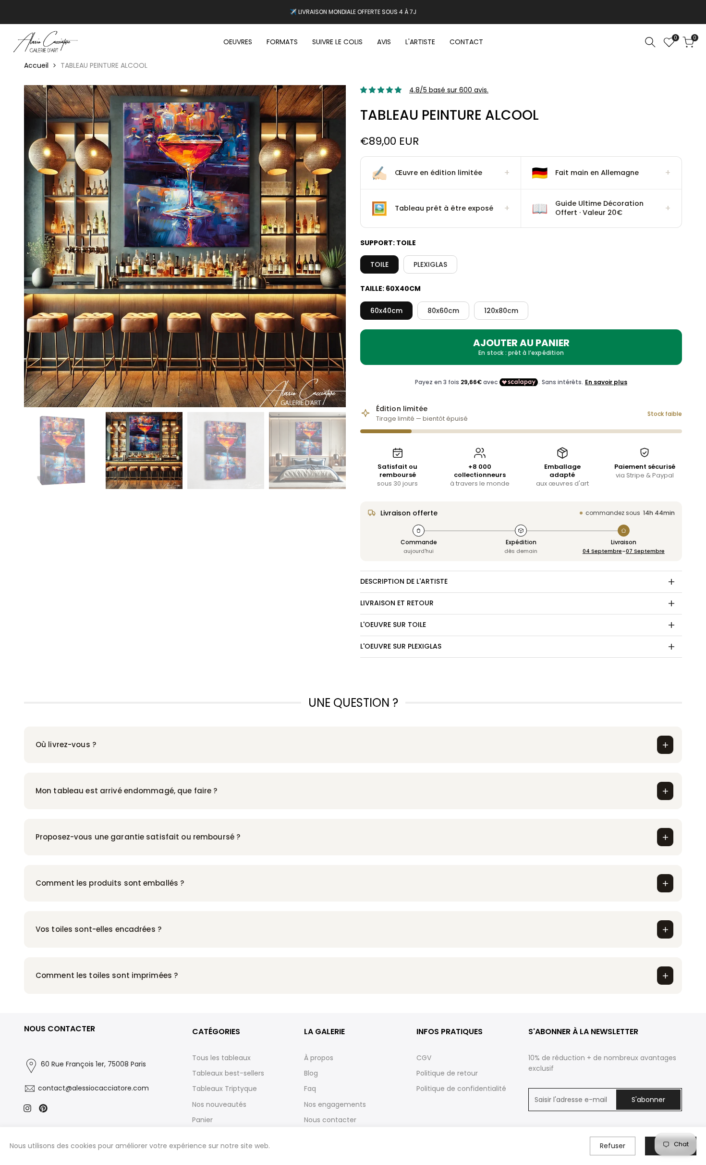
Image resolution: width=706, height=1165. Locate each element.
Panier (202, 1120)
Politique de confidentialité (461, 1088)
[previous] (43, 246)
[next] (326, 246)
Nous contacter (330, 1120)
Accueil (36, 65)
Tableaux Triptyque (224, 1088)
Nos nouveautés (219, 1104)
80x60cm (443, 310)
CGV (423, 1058)
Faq (310, 1088)
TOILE (379, 264)
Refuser (612, 1146)
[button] (441, 173)
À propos (318, 1058)
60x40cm (386, 310)
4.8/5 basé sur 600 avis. (448, 90)
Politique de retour (447, 1073)
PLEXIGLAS (430, 264)
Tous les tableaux (221, 1058)
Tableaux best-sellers (228, 1073)
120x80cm (501, 310)
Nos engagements (335, 1104)
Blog (311, 1073)
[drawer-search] (650, 42)
